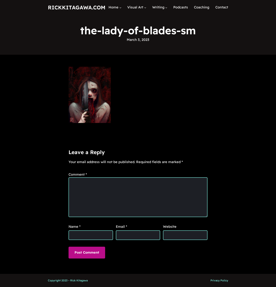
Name (75, 226)
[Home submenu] (120, 7)
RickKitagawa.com (76, 7)
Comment (78, 174)
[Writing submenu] (166, 7)
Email (121, 226)
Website (169, 226)
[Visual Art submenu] (145, 7)
